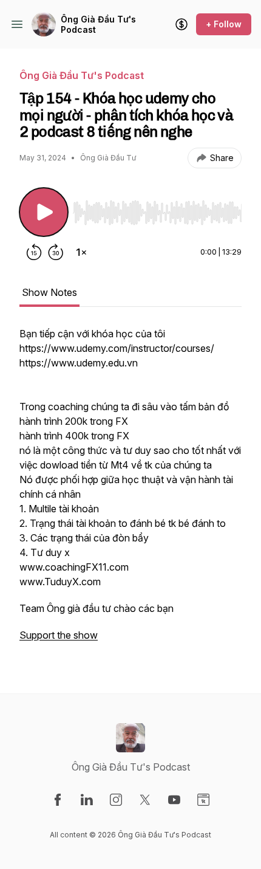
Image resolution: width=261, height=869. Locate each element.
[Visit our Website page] (203, 800)
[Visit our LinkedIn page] (87, 800)
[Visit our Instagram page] (116, 800)
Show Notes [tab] (49, 292)
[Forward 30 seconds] (55, 252)
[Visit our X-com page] (145, 800)
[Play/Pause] (43, 212)
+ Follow (224, 24)
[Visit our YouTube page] (174, 800)
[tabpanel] (130, 490)
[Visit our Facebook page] (58, 800)
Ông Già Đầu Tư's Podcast (98, 24)
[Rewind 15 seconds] (33, 252)
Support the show (58, 635)
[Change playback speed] (81, 252)
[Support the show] (181, 24)
